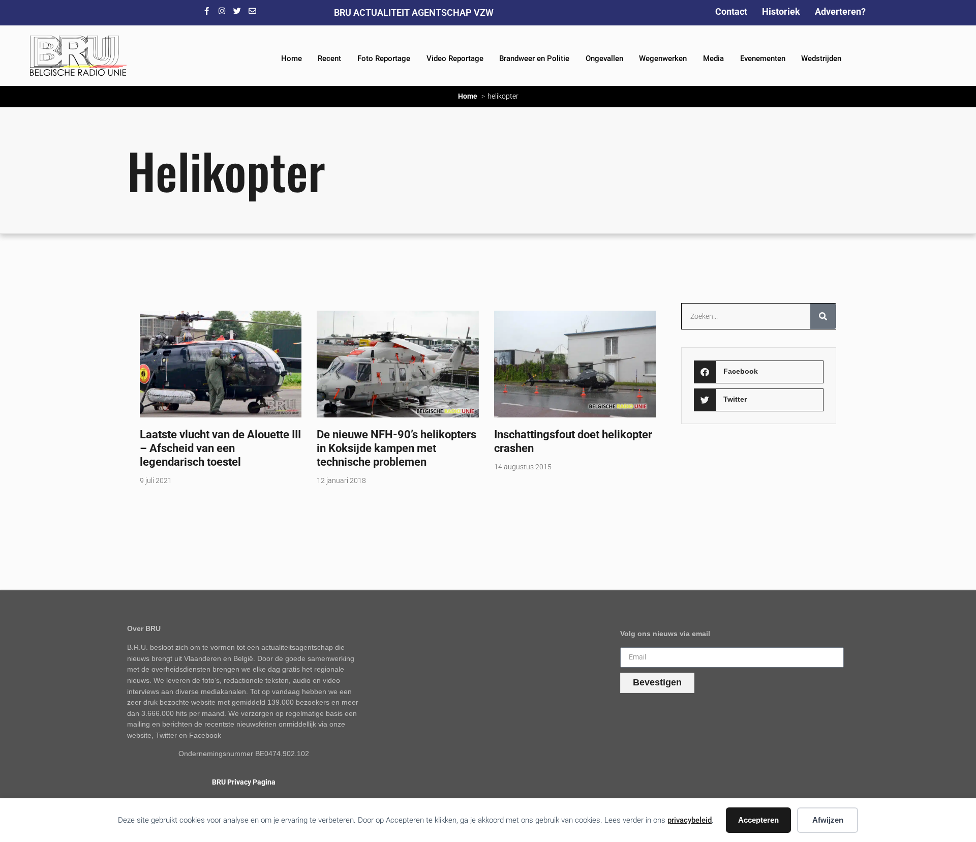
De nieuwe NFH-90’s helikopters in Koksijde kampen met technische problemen (396, 448)
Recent (329, 58)
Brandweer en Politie (534, 58)
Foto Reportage (383, 58)
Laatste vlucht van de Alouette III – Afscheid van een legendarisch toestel (220, 448)
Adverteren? (840, 11)
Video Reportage (454, 58)
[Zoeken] (823, 316)
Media (713, 58)
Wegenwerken (663, 58)
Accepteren (758, 820)
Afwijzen (827, 820)
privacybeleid (689, 820)
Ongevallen (604, 58)
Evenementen (762, 58)
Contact (731, 11)
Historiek (781, 11)
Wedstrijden (821, 58)
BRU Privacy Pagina (244, 782)
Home (291, 58)
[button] (758, 371)
